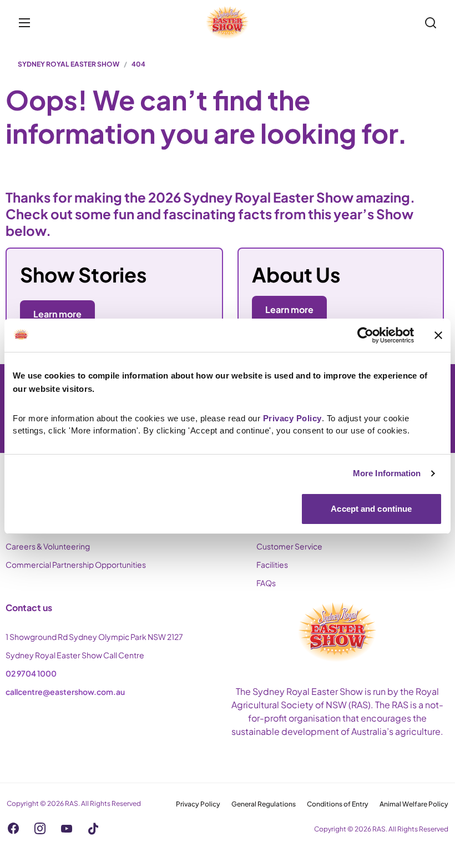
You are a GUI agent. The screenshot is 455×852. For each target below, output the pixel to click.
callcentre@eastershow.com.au (65, 692)
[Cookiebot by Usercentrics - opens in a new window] (365, 335)
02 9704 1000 (31, 673)
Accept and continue (371, 508)
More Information (387, 473)
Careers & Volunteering (48, 546)
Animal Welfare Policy (414, 804)
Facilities (272, 564)
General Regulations (263, 804)
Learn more (289, 309)
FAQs (266, 583)
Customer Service (289, 546)
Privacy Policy (198, 804)
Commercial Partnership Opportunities (76, 564)
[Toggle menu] (24, 22)
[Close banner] (438, 335)
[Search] (430, 23)
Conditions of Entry (337, 804)
